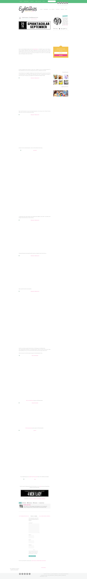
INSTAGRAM (39, 498)
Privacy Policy (43, 567)
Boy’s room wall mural (29, 400)
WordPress (42, 576)
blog (40, 486)
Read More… (66, 25)
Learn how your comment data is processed (38, 560)
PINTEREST (43, 498)
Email (30, 539)
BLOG (31, 498)
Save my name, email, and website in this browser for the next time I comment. (33, 552)
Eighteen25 (28, 9)
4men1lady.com (35, 49)
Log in (46, 576)
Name (30, 534)
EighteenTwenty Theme (52, 575)
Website (30, 544)
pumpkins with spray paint (33, 476)
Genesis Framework (62, 575)
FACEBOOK (35, 498)
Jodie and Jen (27, 504)
